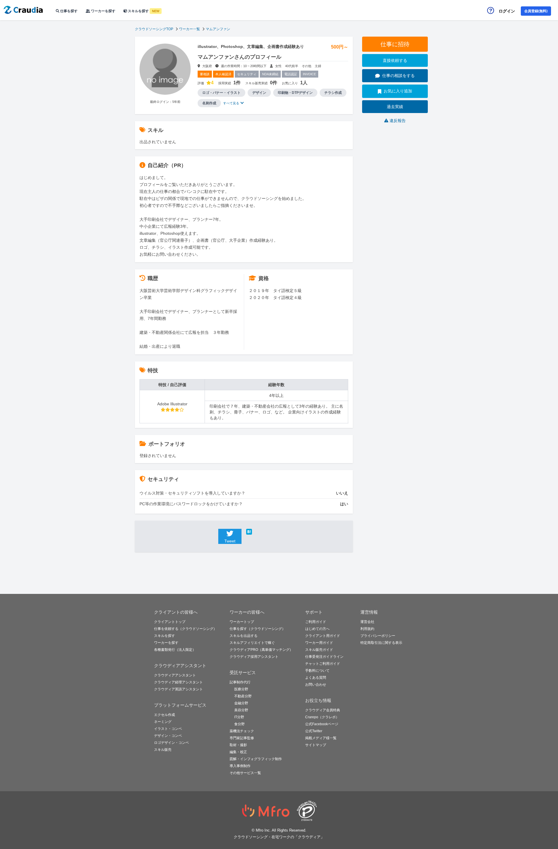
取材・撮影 (238, 745)
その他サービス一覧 (245, 773)
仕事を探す (68, 11)
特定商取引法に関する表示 (381, 643)
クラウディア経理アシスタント (178, 682)
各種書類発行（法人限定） (175, 650)
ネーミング (162, 722)
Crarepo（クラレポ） (322, 717)
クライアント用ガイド (322, 636)
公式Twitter (313, 731)
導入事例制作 (240, 766)
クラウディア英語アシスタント (178, 689)
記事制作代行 (240, 682)
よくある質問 (315, 678)
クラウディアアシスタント (175, 675)
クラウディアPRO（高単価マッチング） (261, 650)
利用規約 (367, 629)
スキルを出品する (243, 636)
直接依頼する (395, 60)
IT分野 (239, 717)
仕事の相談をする (398, 75)
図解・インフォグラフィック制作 (256, 759)
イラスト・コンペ (168, 729)
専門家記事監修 (242, 738)
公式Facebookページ (321, 724)
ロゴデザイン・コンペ (171, 743)
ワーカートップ (242, 622)
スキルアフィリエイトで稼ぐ (252, 643)
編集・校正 (238, 752)
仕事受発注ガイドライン (324, 657)
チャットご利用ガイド (322, 664)
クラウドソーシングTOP (154, 29)
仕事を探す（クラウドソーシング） (257, 629)
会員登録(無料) (536, 11)
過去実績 (395, 106)
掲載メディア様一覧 (321, 738)
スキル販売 (162, 750)
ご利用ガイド (315, 622)
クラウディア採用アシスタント (254, 657)
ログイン (507, 11)
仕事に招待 (394, 44)
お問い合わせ (315, 685)
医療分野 (241, 689)
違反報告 (397, 120)
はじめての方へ (317, 629)
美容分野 (241, 710)
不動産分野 (243, 696)
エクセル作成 (164, 715)
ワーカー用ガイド (319, 643)
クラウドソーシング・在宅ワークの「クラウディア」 (279, 837)
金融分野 (241, 703)
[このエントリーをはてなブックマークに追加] (257, 532)
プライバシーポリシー (377, 636)
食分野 (239, 724)
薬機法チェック (242, 731)
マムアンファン (218, 29)
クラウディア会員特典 (322, 710)
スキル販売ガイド (319, 650)
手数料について (317, 671)
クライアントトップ (169, 622)
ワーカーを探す (102, 11)
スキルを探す (143, 11)
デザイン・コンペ (168, 736)
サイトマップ (315, 745)
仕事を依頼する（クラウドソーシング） (185, 629)
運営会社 (367, 622)
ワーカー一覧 (189, 29)
